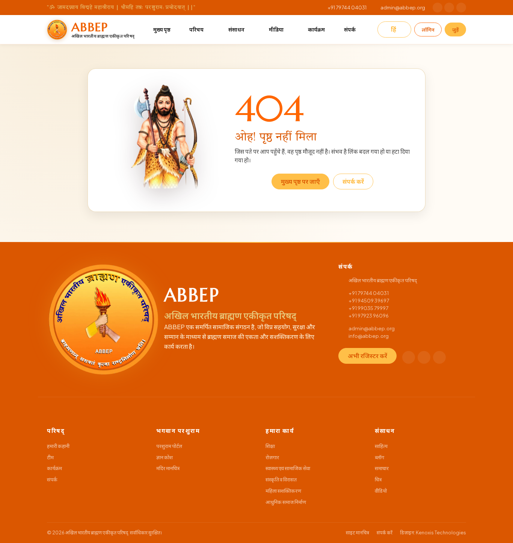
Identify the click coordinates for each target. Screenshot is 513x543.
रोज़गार (272, 457)
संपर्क (350, 29)
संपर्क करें (353, 181)
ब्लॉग (379, 457)
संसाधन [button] (236, 29)
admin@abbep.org (402, 7)
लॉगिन (428, 29)
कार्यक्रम (316, 29)
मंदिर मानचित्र (168, 468)
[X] (449, 7)
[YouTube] (461, 7)
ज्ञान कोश (164, 457)
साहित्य (381, 446)
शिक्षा (270, 446)
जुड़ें (455, 29)
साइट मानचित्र (357, 532)
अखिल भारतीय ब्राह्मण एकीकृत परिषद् (96, 532)
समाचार (382, 468)
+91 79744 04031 (347, 7)
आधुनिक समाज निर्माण (286, 502)
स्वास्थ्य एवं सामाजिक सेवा (288, 468)
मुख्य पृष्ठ (161, 29)
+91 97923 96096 (369, 315)
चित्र (378, 479)
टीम (50, 457)
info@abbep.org (369, 336)
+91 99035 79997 (368, 308)
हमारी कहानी (58, 446)
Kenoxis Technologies (441, 532)
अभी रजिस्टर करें (367, 356)
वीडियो (381, 490)
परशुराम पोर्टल (169, 446)
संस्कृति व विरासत (281, 479)
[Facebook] (437, 7)
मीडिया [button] (276, 29)
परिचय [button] (196, 29)
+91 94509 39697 (369, 300)
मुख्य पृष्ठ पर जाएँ (300, 181)
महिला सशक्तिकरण (283, 490)
